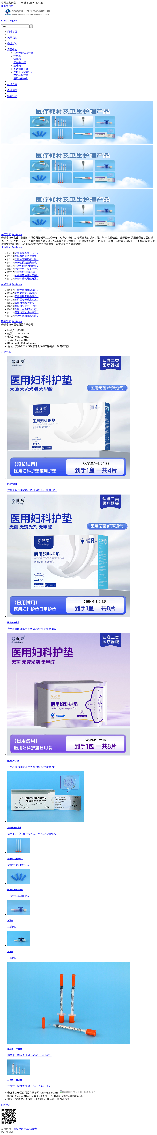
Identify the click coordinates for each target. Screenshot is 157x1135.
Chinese (5, 20)
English (13, 20)
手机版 (9, 6)
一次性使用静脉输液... (26, 290)
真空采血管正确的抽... (26, 293)
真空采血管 (19, 62)
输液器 (17, 59)
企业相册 (12, 90)
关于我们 (12, 37)
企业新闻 (12, 43)
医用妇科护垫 (20, 78)
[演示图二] (77, 187)
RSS (3, 6)
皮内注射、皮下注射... (26, 269)
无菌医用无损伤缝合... (26, 296)
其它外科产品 (20, 75)
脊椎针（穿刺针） (23, 72)
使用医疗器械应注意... (26, 299)
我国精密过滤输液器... (26, 312)
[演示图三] (77, 231)
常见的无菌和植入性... (26, 259)
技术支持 (12, 84)
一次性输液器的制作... (26, 265)
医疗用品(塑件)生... (25, 303)
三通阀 (17, 65)
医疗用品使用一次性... (26, 306)
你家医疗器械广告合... (26, 253)
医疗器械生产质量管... (26, 256)
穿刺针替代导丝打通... (26, 278)
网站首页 (12, 31)
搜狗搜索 (23, 1128)
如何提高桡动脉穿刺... (26, 275)
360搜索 (32, 1128)
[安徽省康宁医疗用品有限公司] (28, 15)
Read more (17, 234)
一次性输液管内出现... (26, 262)
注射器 (17, 56)
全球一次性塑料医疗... (26, 309)
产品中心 (12, 49)
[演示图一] (77, 143)
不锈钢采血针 (20, 69)
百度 (15, 1128)
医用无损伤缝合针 (23, 52)
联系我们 (12, 96)
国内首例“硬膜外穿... (26, 272)
